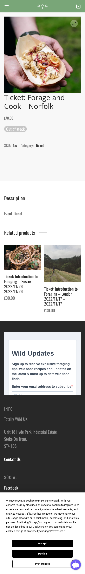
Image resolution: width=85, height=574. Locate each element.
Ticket (40, 145)
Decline (42, 553)
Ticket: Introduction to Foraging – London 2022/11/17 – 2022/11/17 (61, 296)
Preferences (42, 563)
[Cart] (78, 6)
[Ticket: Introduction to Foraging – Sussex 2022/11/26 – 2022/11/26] (22, 257)
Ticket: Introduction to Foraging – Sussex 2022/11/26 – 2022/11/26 (21, 283)
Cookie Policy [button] (40, 526)
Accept (42, 543)
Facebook (11, 488)
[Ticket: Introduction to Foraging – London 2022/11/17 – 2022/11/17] (62, 263)
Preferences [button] (56, 531)
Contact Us (12, 459)
